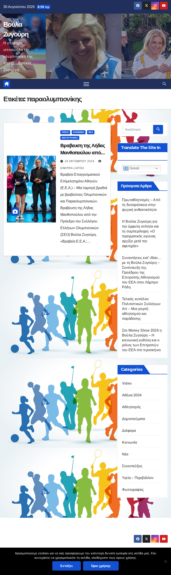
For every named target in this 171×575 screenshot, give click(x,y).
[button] (164, 84)
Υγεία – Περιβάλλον (138, 478)
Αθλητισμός (131, 407)
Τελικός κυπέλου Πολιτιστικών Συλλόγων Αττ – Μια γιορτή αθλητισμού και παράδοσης (141, 308)
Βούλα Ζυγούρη (29, 531)
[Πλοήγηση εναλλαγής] (86, 84)
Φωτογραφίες (70, 138)
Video (65, 132)
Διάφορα (129, 430)
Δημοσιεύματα (133, 419)
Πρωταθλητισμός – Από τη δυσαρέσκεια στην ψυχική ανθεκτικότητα (141, 205)
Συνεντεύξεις (132, 466)
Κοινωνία (78, 132)
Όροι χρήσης (101, 566)
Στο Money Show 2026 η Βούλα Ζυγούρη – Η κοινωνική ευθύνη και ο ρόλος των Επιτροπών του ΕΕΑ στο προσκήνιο (142, 340)
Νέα (90, 132)
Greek (134, 168)
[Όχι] (165, 561)
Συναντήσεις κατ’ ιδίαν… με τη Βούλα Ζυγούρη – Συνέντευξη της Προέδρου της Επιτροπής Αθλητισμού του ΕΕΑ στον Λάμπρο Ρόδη (141, 272)
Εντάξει (66, 566)
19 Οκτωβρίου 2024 (80, 161)
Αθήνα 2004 (132, 395)
